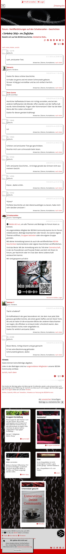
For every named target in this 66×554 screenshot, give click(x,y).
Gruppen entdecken (53, 445)
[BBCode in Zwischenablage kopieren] (62, 40)
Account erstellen (52, 298)
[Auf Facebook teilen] (47, 40)
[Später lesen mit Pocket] (56, 40)
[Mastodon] (57, 548)
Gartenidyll (25, 439)
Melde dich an (14, 224)
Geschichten (54, 29)
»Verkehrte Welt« (39, 37)
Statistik (9, 392)
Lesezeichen (46, 399)
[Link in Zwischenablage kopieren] (44, 40)
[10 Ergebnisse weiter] (63, 44)
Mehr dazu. (25, 474)
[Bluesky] (51, 548)
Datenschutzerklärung (24, 547)
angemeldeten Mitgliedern (37, 366)
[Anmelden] (34, 294)
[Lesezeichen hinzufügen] (62, 402)
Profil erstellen (30, 2)
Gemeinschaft (54, 247)
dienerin (10, 67)
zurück (17, 47)
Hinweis (28, 390)
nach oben (58, 63)
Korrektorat (13, 536)
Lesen (58, 473)
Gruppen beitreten (28, 235)
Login (42, 2)
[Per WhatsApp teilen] (59, 40)
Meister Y (10, 302)
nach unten (5, 47)
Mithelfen (41, 524)
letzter (12, 47)
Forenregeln (8, 390)
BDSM (16, 533)
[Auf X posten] (50, 40)
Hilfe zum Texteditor (19, 392)
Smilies (4, 392)
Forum (5, 29)
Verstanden (17, 550)
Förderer (23, 536)
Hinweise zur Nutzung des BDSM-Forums (40, 392)
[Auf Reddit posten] (53, 40)
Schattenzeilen (59, 6)
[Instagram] (54, 548)
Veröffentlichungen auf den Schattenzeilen (28, 29)
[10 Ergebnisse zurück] (55, 44)
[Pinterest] (60, 548)
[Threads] (63, 548)
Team (5, 536)
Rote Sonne (11, 92)
